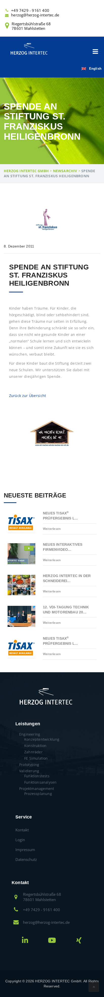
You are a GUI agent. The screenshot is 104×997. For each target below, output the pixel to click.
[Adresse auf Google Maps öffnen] (15, 897)
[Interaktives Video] (52, 941)
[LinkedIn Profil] (25, 941)
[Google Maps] (7, 27)
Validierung (29, 770)
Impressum (25, 849)
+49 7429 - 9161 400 (30, 10)
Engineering (29, 734)
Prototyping (29, 764)
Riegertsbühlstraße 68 (31, 26)
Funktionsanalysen (40, 782)
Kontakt (22, 829)
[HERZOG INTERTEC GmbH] (29, 48)
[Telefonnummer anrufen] (16, 910)
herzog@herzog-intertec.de (35, 14)
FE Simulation (36, 758)
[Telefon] (7, 10)
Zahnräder (33, 752)
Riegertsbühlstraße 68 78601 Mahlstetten (42, 897)
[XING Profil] (79, 941)
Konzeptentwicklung (42, 739)
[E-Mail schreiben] (16, 922)
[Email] (7, 15)
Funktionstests (36, 776)
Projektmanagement (36, 788)
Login (20, 839)
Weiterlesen (52, 529)
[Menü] (95, 52)
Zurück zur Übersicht (27, 395)
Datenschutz (26, 859)
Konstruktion (35, 745)
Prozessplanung (38, 793)
